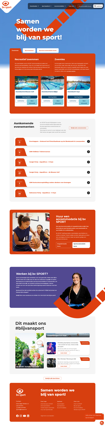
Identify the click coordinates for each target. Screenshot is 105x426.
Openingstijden (26, 97)
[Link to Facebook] (17, 416)
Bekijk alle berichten (52, 378)
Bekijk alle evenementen (78, 128)
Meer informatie (32, 102)
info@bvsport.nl (22, 409)
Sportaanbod (29, 50)
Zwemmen (15, 50)
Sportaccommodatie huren (48, 50)
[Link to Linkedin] (28, 416)
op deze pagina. (70, 71)
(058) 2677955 (22, 407)
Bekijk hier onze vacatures (23, 295)
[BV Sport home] (10, 7)
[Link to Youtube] (24, 416)
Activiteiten (21, 101)
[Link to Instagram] (21, 416)
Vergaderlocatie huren (62, 245)
